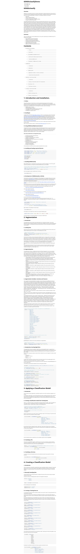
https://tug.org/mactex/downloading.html (32, 195)
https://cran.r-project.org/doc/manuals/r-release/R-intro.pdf (34, 115)
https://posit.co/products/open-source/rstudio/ (31, 117)
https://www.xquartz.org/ (42, 123)
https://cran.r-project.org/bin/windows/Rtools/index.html (34, 187)
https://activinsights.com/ (36, 197)
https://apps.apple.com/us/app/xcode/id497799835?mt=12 (35, 192)
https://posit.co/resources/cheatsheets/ (30, 120)
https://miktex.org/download (30, 190)
